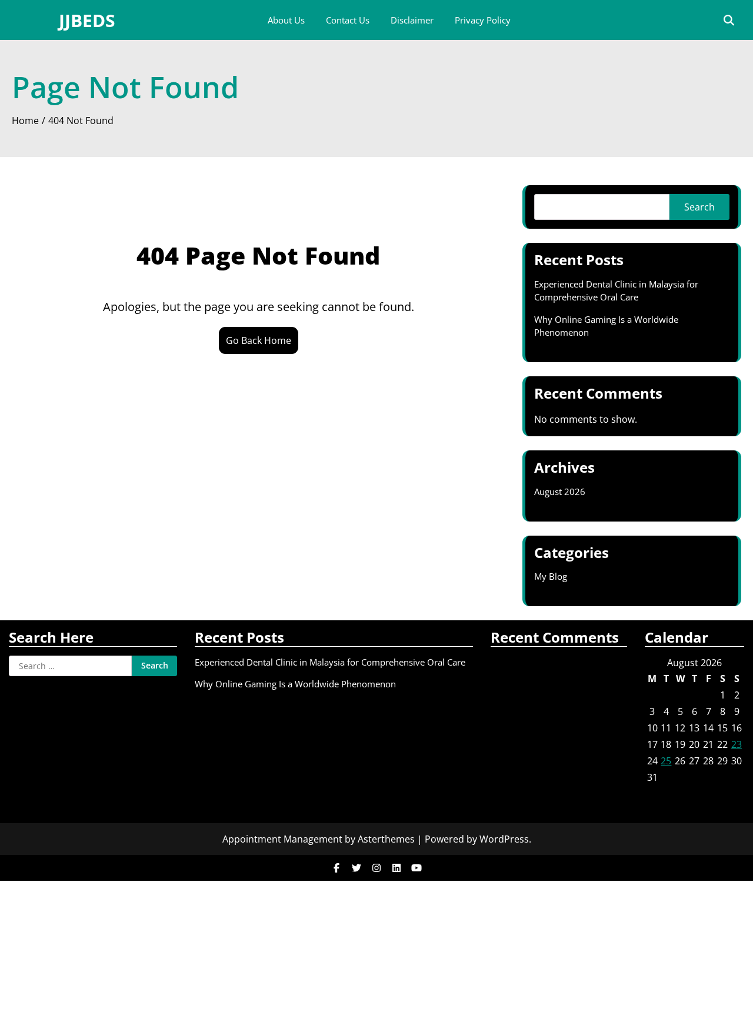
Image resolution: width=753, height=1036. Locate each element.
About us (286, 20)
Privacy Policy (483, 20)
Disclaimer (412, 20)
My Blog (550, 576)
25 (666, 760)
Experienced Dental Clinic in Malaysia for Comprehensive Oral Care (330, 662)
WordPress (504, 839)
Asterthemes (386, 839)
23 (736, 744)
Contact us (347, 20)
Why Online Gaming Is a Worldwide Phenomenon (295, 684)
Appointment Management (282, 839)
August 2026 (559, 491)
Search (699, 206)
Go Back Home (258, 340)
